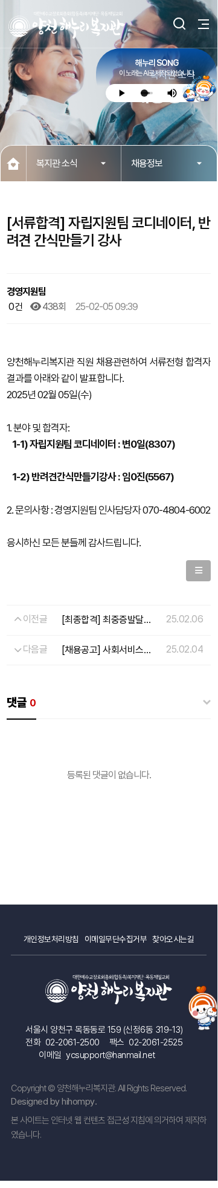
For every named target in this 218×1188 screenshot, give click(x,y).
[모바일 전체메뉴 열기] (199, 24)
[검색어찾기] (174, 24)
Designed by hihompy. (54, 1101)
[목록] (198, 570)
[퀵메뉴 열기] (202, 1004)
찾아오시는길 (173, 939)
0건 (15, 306)
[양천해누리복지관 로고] (67, 25)
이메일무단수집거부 (116, 939)
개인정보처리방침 (51, 939)
